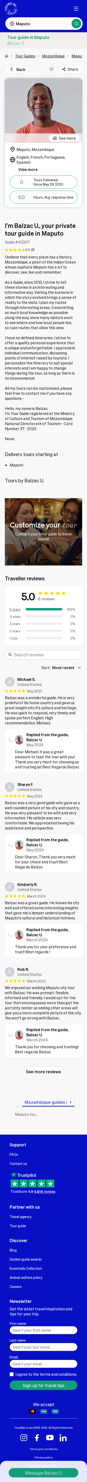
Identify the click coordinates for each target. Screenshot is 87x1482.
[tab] (52, 1102)
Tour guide (18, 1226)
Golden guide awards (26, 1259)
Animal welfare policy (26, 1277)
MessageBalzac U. (43, 1473)
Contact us (18, 1163)
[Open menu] (76, 9)
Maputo (78, 55)
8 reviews (46, 598)
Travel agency (20, 1216)
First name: (18, 1323)
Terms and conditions (43, 1449)
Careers (16, 1286)
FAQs (14, 1154)
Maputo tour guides (28, 1114)
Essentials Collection (26, 1268)
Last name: (18, 1340)
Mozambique (53, 55)
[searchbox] (46, 655)
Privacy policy (44, 1457)
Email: (14, 1357)
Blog (13, 1250)
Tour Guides (25, 55)
